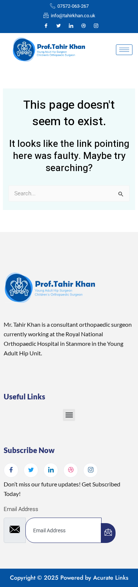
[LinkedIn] (71, 26)
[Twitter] (58, 26)
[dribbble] (70, 470)
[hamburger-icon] (124, 49)
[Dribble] (83, 26)
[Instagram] (96, 26)
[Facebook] (46, 26)
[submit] (108, 533)
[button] (69, 415)
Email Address (21, 509)
